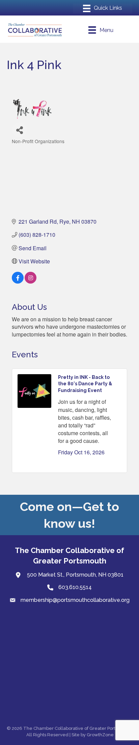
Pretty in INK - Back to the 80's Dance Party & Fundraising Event (85, 384)
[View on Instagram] (30, 281)
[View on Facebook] (18, 281)
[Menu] (102, 8)
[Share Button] (19, 129)
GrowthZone (100, 734)
